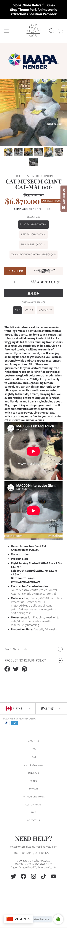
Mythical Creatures (34, 796)
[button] (6, 31)
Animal (33, 781)
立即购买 (33, 293)
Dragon (33, 788)
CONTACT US (33, 820)
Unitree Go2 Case (33, 765)
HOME (33, 757)
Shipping (19, 209)
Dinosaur (33, 773)
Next (63, 113)
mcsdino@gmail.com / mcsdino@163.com (33, 847)
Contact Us (63, 197)
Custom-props (33, 804)
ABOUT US (33, 741)
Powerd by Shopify (27, 718)
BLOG (33, 812)
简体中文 (47, 708)
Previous (4, 113)
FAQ (34, 749)
